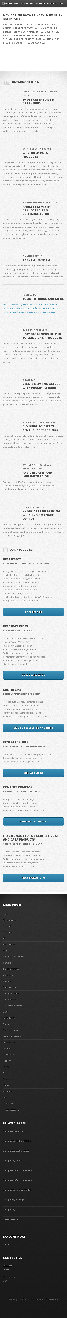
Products (7, 1079)
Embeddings (9, 1018)
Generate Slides (15, 742)
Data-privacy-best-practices (16, 1150)
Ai (4, 938)
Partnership (8, 1054)
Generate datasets (12, 1036)
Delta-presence (10, 1219)
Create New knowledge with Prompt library (41, 385)
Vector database (11, 1109)
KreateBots (12, 559)
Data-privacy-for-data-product (17, 1190)
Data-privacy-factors (12, 1160)
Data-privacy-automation (15, 1131)
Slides (6, 1085)
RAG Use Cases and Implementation (37, 474)
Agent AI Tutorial (37, 260)
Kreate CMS (12, 689)
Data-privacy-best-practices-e (17, 1141)
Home (6, 913)
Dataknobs (53, 1299)
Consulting (8, 975)
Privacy (6, 1073)
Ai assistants (9, 944)
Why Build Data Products (35, 154)
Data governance (11, 993)
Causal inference (11, 968)
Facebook (7, 1265)
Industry (7, 1048)
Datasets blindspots (12, 1005)
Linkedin (7, 1269)
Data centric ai (10, 987)
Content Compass (17, 787)
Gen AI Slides (33, 772)
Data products (10, 999)
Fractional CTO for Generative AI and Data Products (30, 837)
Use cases (8, 1103)
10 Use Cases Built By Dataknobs (39, 101)
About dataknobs (11, 920)
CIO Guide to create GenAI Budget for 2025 (40, 428)
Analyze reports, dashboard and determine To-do (37, 210)
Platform (7, 1060)
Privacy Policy (39, 1299)
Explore (6, 1024)
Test (5, 1097)
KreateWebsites (15, 626)
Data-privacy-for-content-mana (17, 1170)
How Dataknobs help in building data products (42, 336)
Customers (8, 981)
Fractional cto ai (10, 1030)
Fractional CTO (33, 877)
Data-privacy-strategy (13, 1199)
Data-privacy (9, 1209)
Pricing (6, 1067)
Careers (7, 962)
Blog (5, 950)
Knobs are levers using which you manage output (41, 515)
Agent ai (7, 926)
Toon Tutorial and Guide (43, 299)
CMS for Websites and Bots (33, 727)
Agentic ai (7, 932)
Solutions (7, 1091)
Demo (6, 1011)
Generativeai (9, 1042)
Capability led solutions (14, 956)
